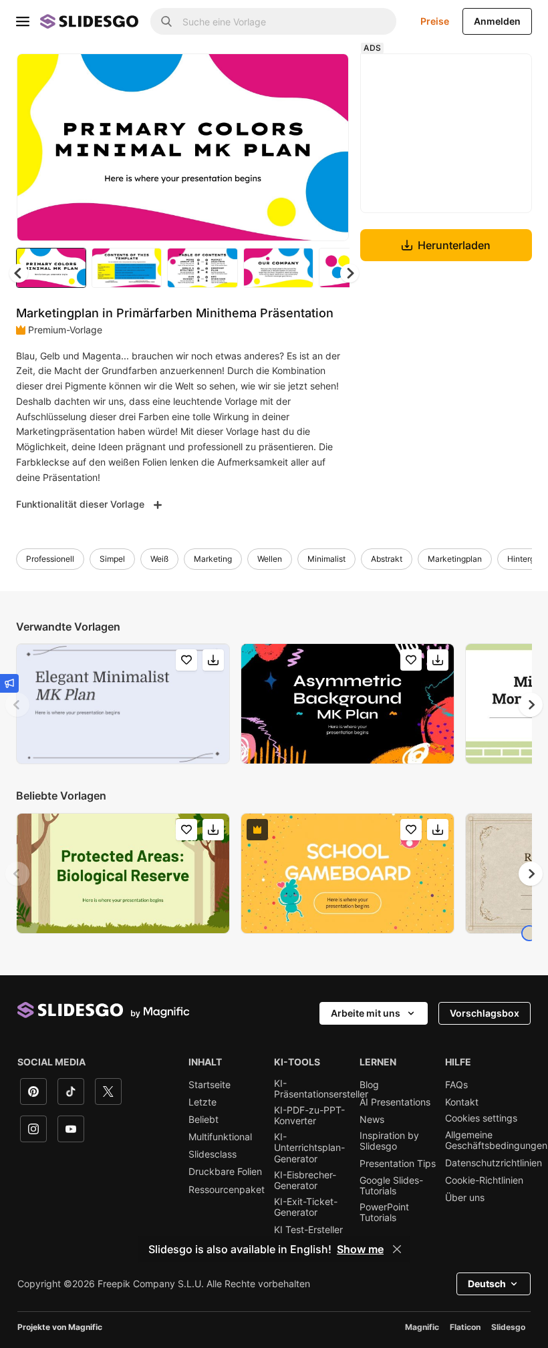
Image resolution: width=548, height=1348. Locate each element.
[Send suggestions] (9, 683)
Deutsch (487, 1283)
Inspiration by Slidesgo (389, 1141)
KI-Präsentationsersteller (321, 1089)
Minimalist (326, 559)
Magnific (422, 1327)
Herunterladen (454, 245)
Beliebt (203, 1119)
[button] (349, 273)
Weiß (159, 559)
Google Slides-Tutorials (391, 1185)
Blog (369, 1084)
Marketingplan (455, 559)
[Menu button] (22, 21)
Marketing (213, 559)
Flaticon (465, 1327)
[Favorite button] (291, 74)
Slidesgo (508, 1327)
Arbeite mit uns (365, 1013)
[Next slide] (329, 147)
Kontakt (461, 1102)
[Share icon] (326, 74)
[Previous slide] (17, 705)
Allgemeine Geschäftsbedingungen (496, 1140)
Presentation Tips (398, 1163)
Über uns (465, 1197)
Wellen (269, 559)
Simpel (112, 559)
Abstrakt (386, 559)
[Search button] (166, 21)
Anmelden (497, 21)
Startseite (209, 1084)
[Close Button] (397, 1249)
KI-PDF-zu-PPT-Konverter (309, 1115)
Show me (360, 1249)
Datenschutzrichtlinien (493, 1163)
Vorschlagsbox (484, 1013)
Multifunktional (220, 1137)
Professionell (50, 559)
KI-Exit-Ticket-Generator (305, 1207)
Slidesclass (212, 1154)
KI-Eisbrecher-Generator (305, 1180)
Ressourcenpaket (226, 1189)
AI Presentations (395, 1102)
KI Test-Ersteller (308, 1229)
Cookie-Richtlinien (484, 1180)
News (372, 1119)
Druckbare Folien (225, 1171)
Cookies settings (481, 1118)
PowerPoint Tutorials (384, 1212)
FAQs (456, 1084)
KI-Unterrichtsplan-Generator (309, 1148)
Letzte (202, 1102)
